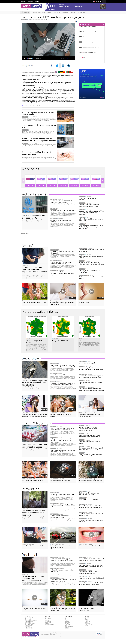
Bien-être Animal (28, 625)
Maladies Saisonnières (49, 624)
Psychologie (67, 622)
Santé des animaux (69, 629)
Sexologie (67, 628)
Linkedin (86, 620)
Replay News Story (29, 628)
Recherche (47, 620)
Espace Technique (88, 624)
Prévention (67, 621)
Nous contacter (48, 621)
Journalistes (87, 623)
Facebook (87, 618)
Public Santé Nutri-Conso (30, 623)
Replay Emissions (48, 618)
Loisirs (66, 620)
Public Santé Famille (29, 621)
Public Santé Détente (29, 619)
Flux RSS (87, 617)
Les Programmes (48, 619)
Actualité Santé (48, 622)
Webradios (47, 623)
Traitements (67, 624)
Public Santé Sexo (28, 622)
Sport (66, 625)
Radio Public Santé (29, 617)
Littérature (67, 627)
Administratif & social (69, 626)
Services (86, 622)
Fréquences (47, 617)
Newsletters (87, 621)
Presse (86, 625)
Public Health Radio (29, 624)
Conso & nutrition (68, 618)
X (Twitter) (87, 619)
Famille (66, 619)
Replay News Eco (28, 627)
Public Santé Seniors (29, 618)
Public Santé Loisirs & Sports (31, 620)
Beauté (66, 617)
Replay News (27, 626)
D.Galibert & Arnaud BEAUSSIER (42, 19)
